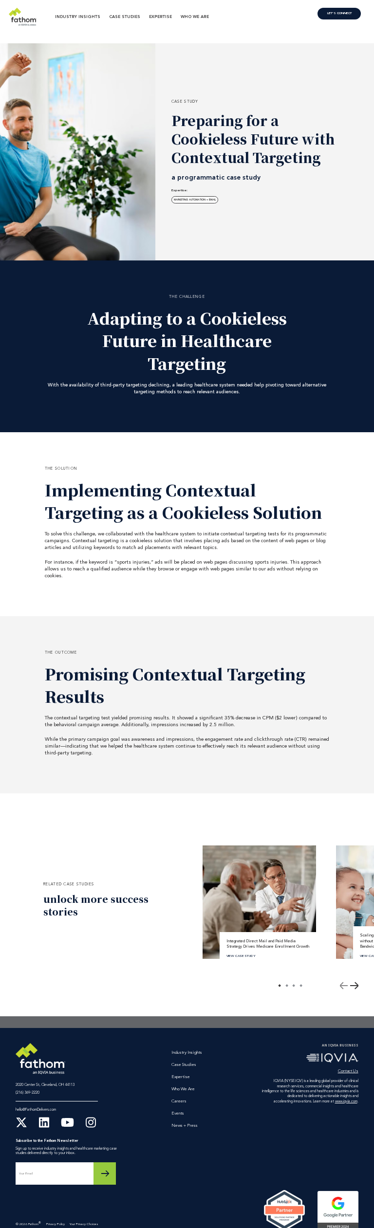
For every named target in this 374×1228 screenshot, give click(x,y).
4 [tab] (300, 985)
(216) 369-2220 (27, 1093)
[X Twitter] (21, 1127)
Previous (344, 986)
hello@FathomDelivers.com (36, 1110)
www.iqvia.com (346, 1101)
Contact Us (339, 14)
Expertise (160, 17)
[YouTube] (67, 1127)
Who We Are (195, 17)
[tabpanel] (259, 902)
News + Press (184, 1125)
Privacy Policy (55, 1224)
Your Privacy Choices (84, 1224)
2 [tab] (286, 985)
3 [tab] (293, 985)
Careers (179, 1101)
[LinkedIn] (44, 1127)
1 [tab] (279, 985)
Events (177, 1113)
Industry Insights (77, 17)
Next (354, 986)
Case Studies (124, 17)
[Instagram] (91, 1127)
